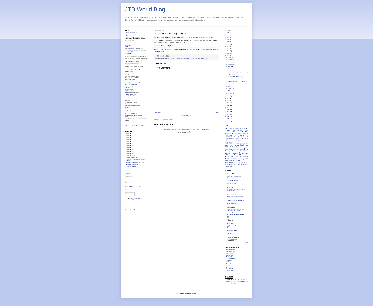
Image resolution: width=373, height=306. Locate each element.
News (185, 58)
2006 (228, 116)
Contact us (127, 35)
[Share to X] (165, 56)
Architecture (236, 128)
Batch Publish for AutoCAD (132, 84)
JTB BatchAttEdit (129, 68)
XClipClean (128, 107)
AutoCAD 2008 (230, 130)
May (229, 84)
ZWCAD (230, 166)
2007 (228, 114)
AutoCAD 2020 (130, 147)
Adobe (230, 128)
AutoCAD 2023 (130, 153)
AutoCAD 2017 (213, 49)
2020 (228, 46)
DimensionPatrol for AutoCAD (132, 81)
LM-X (146, 50)
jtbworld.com (133, 210)
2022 (228, 42)
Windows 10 (237, 162)
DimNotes (127, 104)
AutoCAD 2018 (130, 143)
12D (137, 50)
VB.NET (237, 161)
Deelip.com (230, 187)
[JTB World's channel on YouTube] (130, 195)
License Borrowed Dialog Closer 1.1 (237, 81)
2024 (228, 37)
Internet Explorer (239, 149)
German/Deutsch (230, 251)
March (230, 88)
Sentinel (142, 50)
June (229, 71)
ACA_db (127, 74)
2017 (228, 53)
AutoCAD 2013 (239, 133)
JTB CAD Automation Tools (132, 61)
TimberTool (128, 110)
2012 (228, 103)
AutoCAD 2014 (130, 135)
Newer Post (157, 112)
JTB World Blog (145, 9)
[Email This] (161, 56)
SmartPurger (228, 159)
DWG (226, 147)
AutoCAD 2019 (130, 145)
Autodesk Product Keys (132, 164)
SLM (139, 50)
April (229, 86)
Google (227, 149)
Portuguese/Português (229, 255)
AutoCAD (160, 58)
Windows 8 (228, 164)
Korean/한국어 (228, 264)
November (231, 59)
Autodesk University (239, 143)
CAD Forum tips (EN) (232, 180)
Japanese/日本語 (229, 261)
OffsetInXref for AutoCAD (131, 78)
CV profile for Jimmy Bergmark (133, 186)
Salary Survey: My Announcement (235, 196)
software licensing (196, 58)
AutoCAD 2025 (231, 140)
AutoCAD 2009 (242, 130)
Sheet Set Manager (131, 166)
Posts (128, 173)
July (229, 69)
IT (244, 149)
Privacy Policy (205, 129)
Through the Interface (233, 237)
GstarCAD (232, 149)
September (231, 64)
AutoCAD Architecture (241, 141)
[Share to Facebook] (167, 56)
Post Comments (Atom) (167, 119)
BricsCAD (233, 145)
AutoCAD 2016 (130, 139)
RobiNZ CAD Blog (232, 230)
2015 (228, 96)
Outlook (236, 155)
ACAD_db (127, 64)
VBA (242, 161)
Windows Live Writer (236, 164)
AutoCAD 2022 (130, 151)
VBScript (246, 161)
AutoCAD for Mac (130, 155)
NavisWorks (235, 153)
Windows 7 (244, 162)
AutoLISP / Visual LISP (132, 157)
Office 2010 (231, 155)
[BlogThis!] (163, 56)
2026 (228, 32)
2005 (228, 118)
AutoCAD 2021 (130, 149)
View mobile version (186, 115)
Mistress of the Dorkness (234, 195)
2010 (228, 107)
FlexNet (177, 58)
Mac (247, 151)
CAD (242, 145)
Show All (246, 242)
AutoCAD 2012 (229, 133)
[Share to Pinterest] (169, 56)
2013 (228, 100)
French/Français (230, 249)
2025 (228, 35)
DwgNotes (127, 100)
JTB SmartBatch (129, 51)
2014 (228, 98)
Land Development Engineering (235, 200)
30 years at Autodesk (232, 239)
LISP (244, 151)
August (230, 66)
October (230, 62)
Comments (130, 176)
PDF (240, 155)
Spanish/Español (230, 258)
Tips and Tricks (204, 58)
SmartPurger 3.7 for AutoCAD (235, 79)
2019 (228, 48)
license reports (131, 48)
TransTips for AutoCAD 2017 (235, 76)
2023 (228, 39)
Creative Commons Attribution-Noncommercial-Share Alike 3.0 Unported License (236, 281)
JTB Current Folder (130, 91)
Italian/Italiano (230, 253)
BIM (247, 143)
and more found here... (131, 122)
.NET (226, 128)
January (230, 93)
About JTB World (176, 129)
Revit (232, 156)
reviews (189, 58)
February (230, 91)
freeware (181, 58)
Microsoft (228, 153)
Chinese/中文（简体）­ (229, 268)
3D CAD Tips (230, 173)
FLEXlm (172, 58)
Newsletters (141, 125)
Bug (238, 145)
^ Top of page (186, 131)
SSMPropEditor (129, 55)
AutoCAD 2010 (230, 132)
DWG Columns (129, 71)
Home (186, 112)
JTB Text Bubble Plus (130, 94)
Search (141, 212)
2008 (228, 112)
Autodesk (229, 143)
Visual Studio (229, 162)
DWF (246, 145)
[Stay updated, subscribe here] (125, 203)
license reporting (237, 151)
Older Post (216, 112)
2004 (228, 121)
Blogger (227, 145)
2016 (228, 55)
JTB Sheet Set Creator (131, 117)
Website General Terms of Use (191, 129)
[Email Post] (158, 56)
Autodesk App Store (208, 37)
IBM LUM (134, 50)
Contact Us (167, 129)
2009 (228, 109)
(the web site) (131, 32)
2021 (228, 44)
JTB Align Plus (128, 87)
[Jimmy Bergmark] (125, 190)
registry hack (244, 155)
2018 (228, 51)
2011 (228, 105)
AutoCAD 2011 (243, 132)
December (231, 57)
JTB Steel (127, 97)
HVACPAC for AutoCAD (131, 113)
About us (127, 34)
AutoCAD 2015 (130, 137)
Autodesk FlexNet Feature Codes (135, 162)
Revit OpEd (230, 223)
